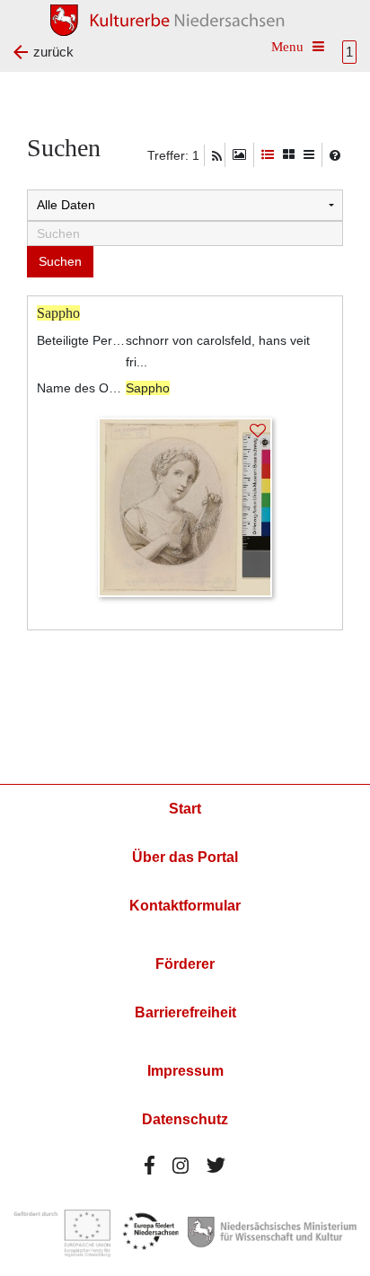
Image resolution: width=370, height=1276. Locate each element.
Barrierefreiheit (185, 1012)
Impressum (185, 1070)
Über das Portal (185, 857)
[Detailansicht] (268, 155)
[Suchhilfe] (335, 155)
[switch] (239, 155)
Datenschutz (185, 1119)
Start (185, 808)
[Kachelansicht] (288, 155)
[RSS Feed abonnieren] (217, 156)
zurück (53, 51)
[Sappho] (185, 506)
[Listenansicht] (309, 155)
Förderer (185, 964)
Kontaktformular (185, 905)
